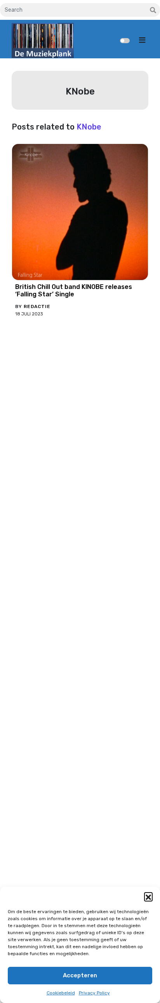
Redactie (37, 306)
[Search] (153, 10)
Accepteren (80, 975)
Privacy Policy (94, 993)
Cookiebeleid (61, 993)
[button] (148, 896)
